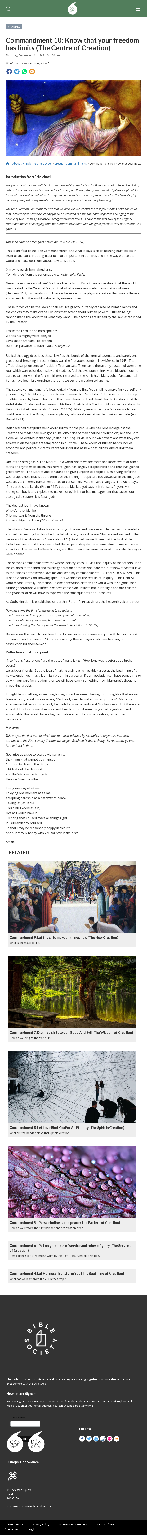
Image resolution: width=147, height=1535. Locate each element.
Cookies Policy (14, 1524)
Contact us (11, 1529)
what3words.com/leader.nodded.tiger (30, 1506)
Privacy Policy (40, 1524)
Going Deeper (43, 163)
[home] (72, 8)
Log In (32, 1529)
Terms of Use (105, 1524)
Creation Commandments (71, 163)
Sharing (14, 27)
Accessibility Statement (73, 1524)
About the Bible (22, 163)
